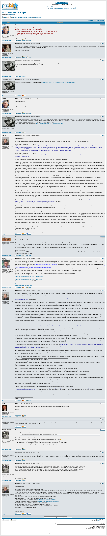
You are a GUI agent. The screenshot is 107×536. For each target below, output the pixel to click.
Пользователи (61, 7)
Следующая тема (100, 20)
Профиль (51, 8)
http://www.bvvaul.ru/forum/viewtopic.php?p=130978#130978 (29, 276)
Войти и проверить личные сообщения (63, 8)
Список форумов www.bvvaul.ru (25, 17)
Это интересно (37, 17)
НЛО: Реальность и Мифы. (14, 13)
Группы (67, 7)
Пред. (8, 14)
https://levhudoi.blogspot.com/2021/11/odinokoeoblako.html (49, 123)
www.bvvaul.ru (62, 3)
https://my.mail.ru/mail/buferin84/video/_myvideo (48, 501)
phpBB (51, 533)
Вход (75, 8)
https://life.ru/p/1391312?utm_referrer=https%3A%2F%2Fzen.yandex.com (58, 82)
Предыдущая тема (91, 20)
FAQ (49, 7)
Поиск (54, 7)
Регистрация (74, 7)
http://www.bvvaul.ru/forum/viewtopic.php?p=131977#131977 (29, 279)
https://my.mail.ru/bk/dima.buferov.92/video (46, 499)
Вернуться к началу (6, 40)
